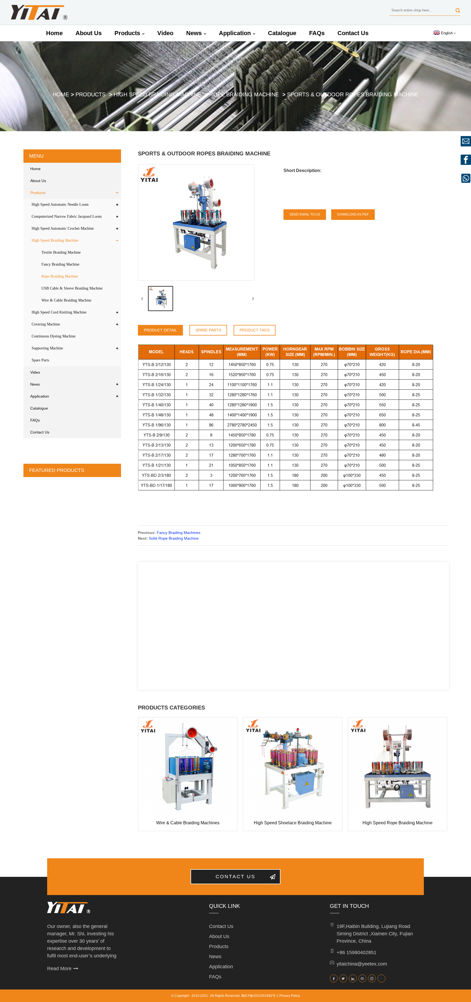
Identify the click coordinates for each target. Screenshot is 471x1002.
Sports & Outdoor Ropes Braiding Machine (352, 94)
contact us (235, 876)
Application (235, 33)
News (194, 33)
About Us (89, 33)
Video (165, 33)
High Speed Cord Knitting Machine (59, 312)
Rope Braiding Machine (244, 94)
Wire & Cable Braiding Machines (187, 822)
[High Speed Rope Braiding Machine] (397, 767)
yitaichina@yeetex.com (362, 964)
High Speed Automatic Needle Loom (60, 204)
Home (54, 33)
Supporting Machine (47, 348)
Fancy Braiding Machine (60, 264)
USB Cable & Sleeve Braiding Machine (71, 288)
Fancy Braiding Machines (178, 532)
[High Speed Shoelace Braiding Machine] (293, 767)
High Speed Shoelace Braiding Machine (293, 822)
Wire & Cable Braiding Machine (66, 300)
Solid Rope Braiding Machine (174, 538)
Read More (59, 968)
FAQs (317, 33)
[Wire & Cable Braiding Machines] (188, 767)
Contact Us (353, 33)
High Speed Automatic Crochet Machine (63, 228)
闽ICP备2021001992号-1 (260, 996)
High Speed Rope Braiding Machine (398, 822)
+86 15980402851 (356, 952)
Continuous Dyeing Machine (54, 336)
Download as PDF (353, 214)
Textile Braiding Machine (61, 252)
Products (127, 33)
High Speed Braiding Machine (157, 94)
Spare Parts (40, 360)
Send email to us (304, 214)
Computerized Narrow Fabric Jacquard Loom (67, 216)
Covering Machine (46, 324)
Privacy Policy (289, 996)
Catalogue (282, 33)
